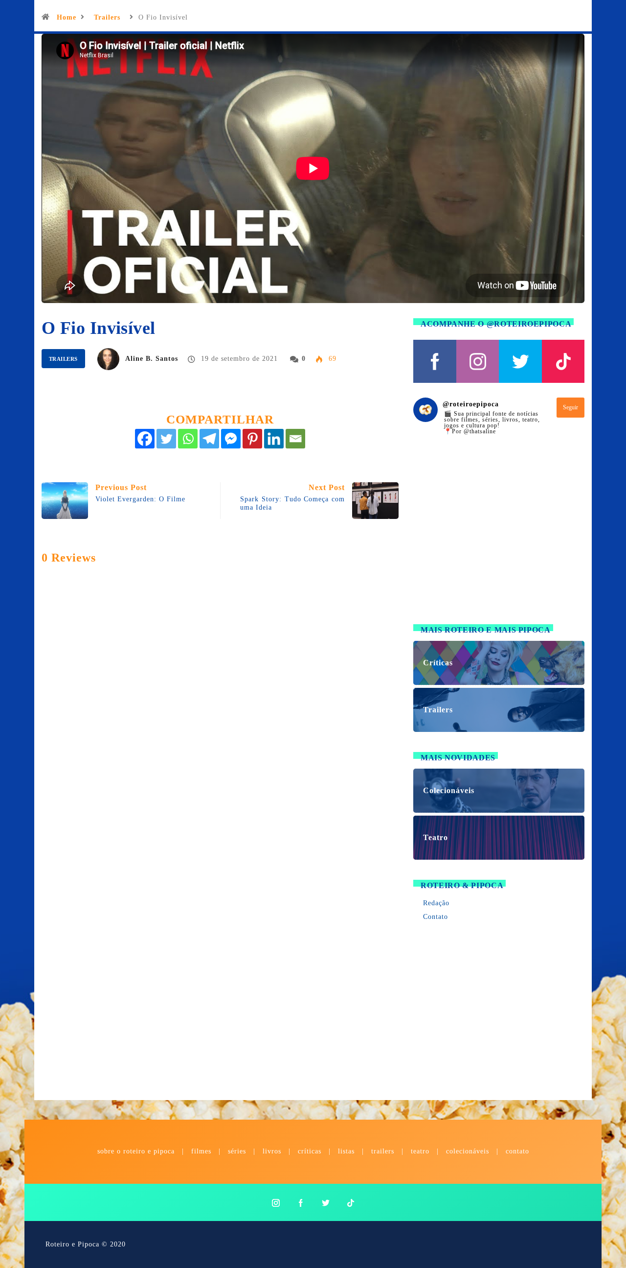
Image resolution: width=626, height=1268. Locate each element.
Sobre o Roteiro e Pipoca (136, 1151)
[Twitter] (166, 438)
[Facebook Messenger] (231, 438)
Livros (272, 1151)
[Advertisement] (498, 535)
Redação (436, 903)
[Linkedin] (274, 438)
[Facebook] (145, 438)
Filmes (201, 1151)
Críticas (309, 1151)
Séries (238, 1151)
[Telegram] (209, 438)
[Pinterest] (252, 438)
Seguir (570, 407)
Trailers (107, 17)
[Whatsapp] (188, 438)
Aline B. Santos (151, 358)
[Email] (295, 438)
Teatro (420, 1151)
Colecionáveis (467, 1151)
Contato (435, 916)
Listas (346, 1151)
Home (66, 17)
